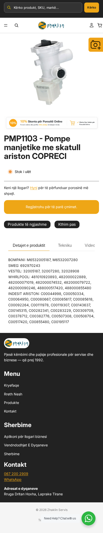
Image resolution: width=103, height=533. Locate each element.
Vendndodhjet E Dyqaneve (26, 445)
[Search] (16, 25)
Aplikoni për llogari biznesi (25, 436)
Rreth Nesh (13, 394)
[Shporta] (99, 25)
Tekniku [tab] (65, 245)
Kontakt (10, 411)
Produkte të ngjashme (27, 224)
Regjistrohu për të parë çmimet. (51, 207)
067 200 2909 (16, 473)
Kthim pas (67, 224)
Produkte (11, 402)
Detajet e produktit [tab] (29, 245)
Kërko (91, 7)
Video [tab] (90, 245)
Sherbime (12, 454)
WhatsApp (13, 479)
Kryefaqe (11, 385)
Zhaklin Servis (57, 510)
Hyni (33, 188)
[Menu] (6, 25)
